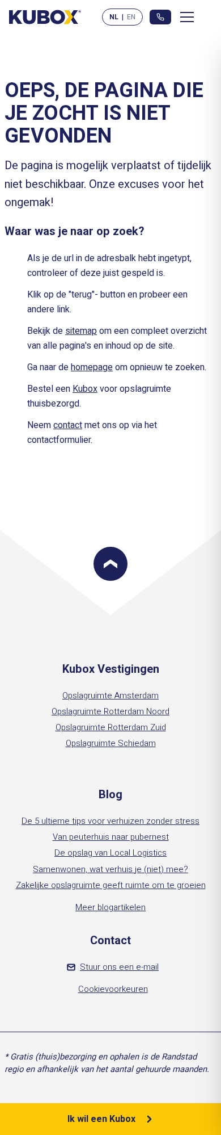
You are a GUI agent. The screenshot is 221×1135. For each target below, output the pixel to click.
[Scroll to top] (111, 564)
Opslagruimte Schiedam (111, 743)
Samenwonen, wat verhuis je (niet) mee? (110, 869)
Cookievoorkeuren (113, 989)
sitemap (81, 331)
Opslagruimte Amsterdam (110, 695)
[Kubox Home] (45, 17)
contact (67, 425)
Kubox (85, 389)
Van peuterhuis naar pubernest (111, 837)
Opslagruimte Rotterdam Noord (110, 711)
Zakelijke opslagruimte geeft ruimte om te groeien (111, 885)
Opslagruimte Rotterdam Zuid (111, 727)
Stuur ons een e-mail (119, 967)
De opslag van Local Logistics (110, 853)
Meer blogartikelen (110, 907)
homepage (92, 367)
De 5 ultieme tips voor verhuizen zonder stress (110, 821)
